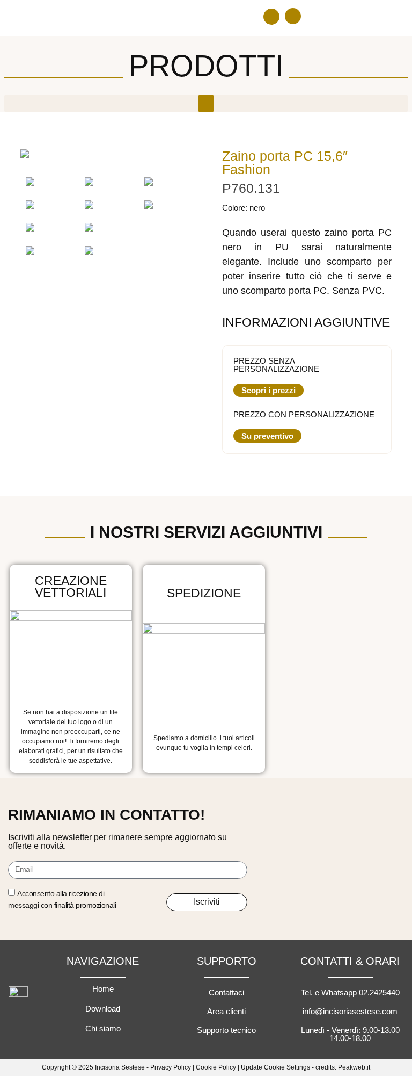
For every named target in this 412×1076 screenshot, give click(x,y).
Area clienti (226, 1011)
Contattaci (226, 992)
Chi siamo (103, 1028)
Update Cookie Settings (275, 1067)
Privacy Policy (170, 1067)
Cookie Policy (216, 1067)
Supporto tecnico (226, 1030)
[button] (271, 17)
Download (102, 1008)
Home (103, 988)
